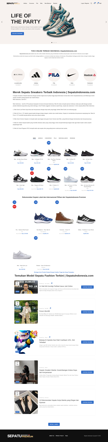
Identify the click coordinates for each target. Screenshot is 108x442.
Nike (20, 161)
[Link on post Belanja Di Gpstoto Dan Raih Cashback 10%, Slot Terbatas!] (26, 342)
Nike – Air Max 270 (70, 159)
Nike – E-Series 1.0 (54, 185)
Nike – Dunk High (20, 185)
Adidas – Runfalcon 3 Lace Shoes (86, 229)
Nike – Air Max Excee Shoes (20, 159)
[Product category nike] (72, 77)
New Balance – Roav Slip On (43, 229)
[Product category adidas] (36, 77)
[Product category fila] (54, 77)
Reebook (43, 267)
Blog (17, 291)
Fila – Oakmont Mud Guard (22, 229)
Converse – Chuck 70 (65, 229)
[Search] (91, 3)
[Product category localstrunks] (18, 77)
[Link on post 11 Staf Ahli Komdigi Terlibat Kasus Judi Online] (26, 287)
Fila (22, 231)
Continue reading (87, 287)
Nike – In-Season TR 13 (37, 159)
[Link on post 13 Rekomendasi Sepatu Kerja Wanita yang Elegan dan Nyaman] (26, 402)
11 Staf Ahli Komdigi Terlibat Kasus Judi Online (56, 286)
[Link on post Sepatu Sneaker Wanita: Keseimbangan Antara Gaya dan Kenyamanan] (26, 372)
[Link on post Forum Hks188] (26, 312)
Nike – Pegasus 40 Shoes (37, 185)
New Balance (43, 231)
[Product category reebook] (90, 77)
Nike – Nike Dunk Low (22, 265)
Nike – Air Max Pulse (87, 159)
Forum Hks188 (44, 311)
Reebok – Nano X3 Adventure (43, 265)
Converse (65, 231)
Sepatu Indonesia (88, 435)
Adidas (85, 231)
